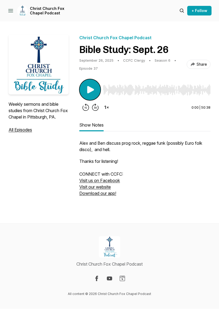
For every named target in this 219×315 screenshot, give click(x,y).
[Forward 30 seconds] (95, 107)
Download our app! (97, 193)
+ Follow (199, 10)
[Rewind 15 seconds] (85, 107)
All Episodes (20, 129)
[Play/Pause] (90, 89)
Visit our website (95, 187)
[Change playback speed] (106, 107)
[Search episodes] (182, 10)
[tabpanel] (144, 171)
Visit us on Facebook (99, 180)
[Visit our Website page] (122, 278)
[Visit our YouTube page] (109, 278)
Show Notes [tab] (91, 125)
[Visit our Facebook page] (96, 278)
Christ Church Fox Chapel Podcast (47, 10)
